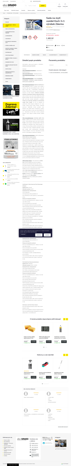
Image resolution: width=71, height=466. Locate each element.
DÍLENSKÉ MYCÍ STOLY (9, 62)
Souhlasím (47, 235)
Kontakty (5, 455)
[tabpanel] (30, 333)
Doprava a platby (5, 1)
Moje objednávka (13, 1)
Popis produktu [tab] (27, 54)
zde (36, 232)
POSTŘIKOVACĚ (8, 52)
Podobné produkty (62, 54)
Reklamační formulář (7, 452)
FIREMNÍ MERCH (8, 78)
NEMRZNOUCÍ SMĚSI (9, 75)
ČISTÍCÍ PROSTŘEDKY (9, 55)
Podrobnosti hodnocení (60, 26)
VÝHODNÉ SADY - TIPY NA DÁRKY (11, 25)
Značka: (49, 50)
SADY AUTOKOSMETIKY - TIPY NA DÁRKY (59, 72)
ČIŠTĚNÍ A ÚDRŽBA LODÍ (10, 45)
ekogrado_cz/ (33, 452)
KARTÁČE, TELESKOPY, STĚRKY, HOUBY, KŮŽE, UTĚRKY (11, 49)
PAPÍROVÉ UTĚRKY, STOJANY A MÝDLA (11, 59)
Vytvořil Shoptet (65, 463)
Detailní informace (56, 29)
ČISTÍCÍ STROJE (8, 69)
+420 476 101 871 (34, 445)
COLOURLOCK (8, 38)
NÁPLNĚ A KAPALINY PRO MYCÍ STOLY (11, 65)
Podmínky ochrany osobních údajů (9, 448)
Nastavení (23, 234)
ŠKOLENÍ (7, 22)
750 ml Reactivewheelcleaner (28, 75)
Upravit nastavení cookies (31, 463)
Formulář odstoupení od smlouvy (8, 450)
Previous (64, 319)
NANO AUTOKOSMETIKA (10, 28)
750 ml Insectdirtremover (27, 73)
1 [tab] (42, 383)
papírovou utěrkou (37, 173)
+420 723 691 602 (34, 447)
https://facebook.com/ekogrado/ (34, 450)
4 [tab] (45, 383)
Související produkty (53, 54)
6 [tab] (47, 383)
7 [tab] (48, 383)
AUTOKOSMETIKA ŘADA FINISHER (10, 32)
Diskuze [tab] (44, 54)
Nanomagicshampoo (30, 84)
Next (67, 319)
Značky (6, 81)
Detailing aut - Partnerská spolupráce (8, 444)
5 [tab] (46, 383)
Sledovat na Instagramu (61, 449)
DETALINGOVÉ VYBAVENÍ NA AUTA (10, 42)
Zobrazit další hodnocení (63, 426)
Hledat (42, 5)
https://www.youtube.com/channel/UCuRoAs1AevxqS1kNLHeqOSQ (35, 455)
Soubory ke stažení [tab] (35, 54)
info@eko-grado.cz (34, 443)
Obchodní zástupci (7, 454)
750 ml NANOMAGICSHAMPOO (29, 70)
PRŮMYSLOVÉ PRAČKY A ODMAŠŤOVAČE (10, 72)
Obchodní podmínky (7, 445)
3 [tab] (44, 383)
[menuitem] (6, 10)
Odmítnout (39, 235)
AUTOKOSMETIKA (8, 35)
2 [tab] (43, 383)
